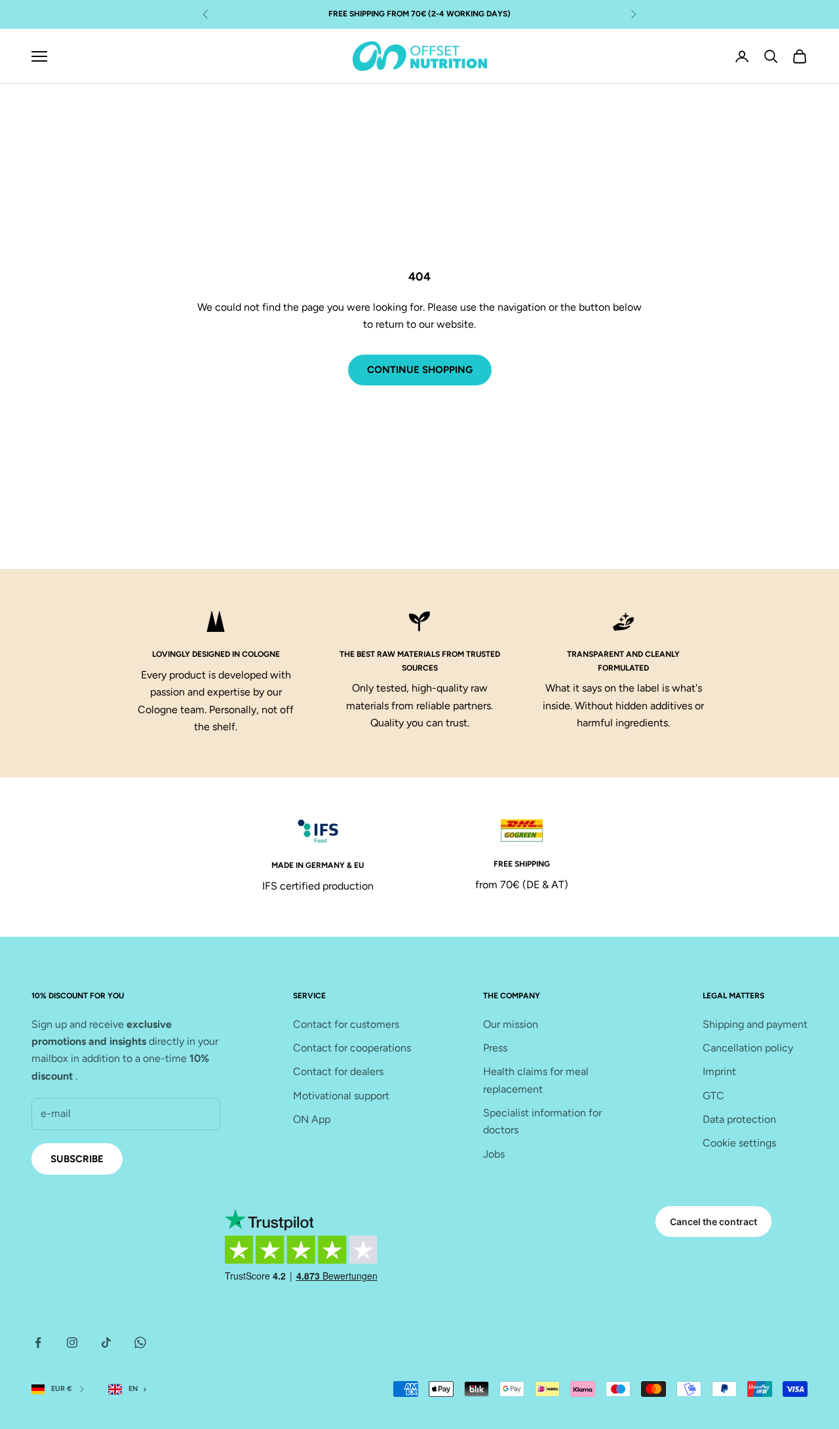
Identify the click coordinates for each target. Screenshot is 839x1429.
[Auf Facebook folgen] (38, 1342)
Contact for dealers (338, 1071)
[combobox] (130, 1389)
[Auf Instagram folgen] (72, 1342)
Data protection (739, 1119)
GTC (713, 1095)
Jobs (494, 1154)
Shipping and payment (755, 1024)
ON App (311, 1119)
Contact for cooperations (352, 1048)
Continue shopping (420, 370)
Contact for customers (346, 1024)
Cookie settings (739, 1143)
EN (133, 1388)
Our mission (510, 1024)
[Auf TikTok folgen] (106, 1342)
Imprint (719, 1071)
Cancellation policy (748, 1048)
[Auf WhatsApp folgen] (140, 1342)
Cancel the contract (713, 1221)
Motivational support (341, 1095)
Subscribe (77, 1159)
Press (495, 1048)
